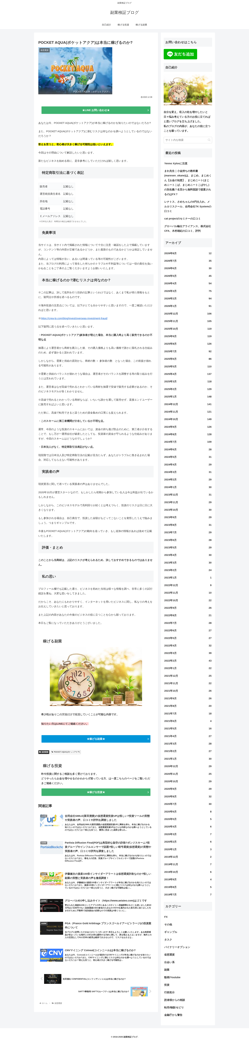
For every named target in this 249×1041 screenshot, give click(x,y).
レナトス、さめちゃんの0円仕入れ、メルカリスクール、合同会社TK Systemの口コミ (187, 206)
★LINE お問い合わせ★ (96, 110)
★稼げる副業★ (96, 738)
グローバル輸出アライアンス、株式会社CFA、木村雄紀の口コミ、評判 (187, 228)
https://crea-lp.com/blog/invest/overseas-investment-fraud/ (74, 318)
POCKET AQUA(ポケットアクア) (67, 752)
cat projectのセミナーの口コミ (182, 218)
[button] (209, 140)
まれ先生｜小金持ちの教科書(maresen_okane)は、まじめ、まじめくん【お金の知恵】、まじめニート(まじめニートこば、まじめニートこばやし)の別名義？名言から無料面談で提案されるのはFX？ (188, 182)
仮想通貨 (45, 752)
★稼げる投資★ (96, 792)
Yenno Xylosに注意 (175, 163)
